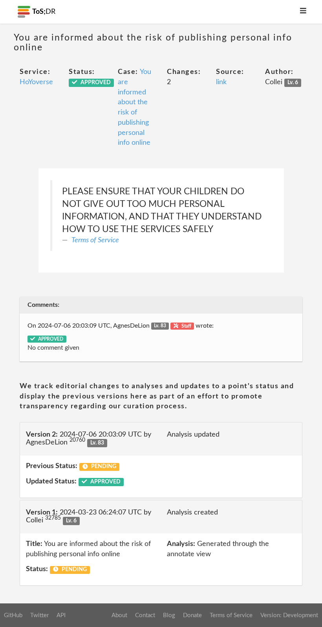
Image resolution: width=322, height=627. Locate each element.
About (119, 615)
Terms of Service (95, 240)
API (61, 615)
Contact (145, 615)
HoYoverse (36, 82)
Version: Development (289, 615)
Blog (169, 615)
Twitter (39, 615)
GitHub (13, 615)
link (221, 82)
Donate (192, 615)
